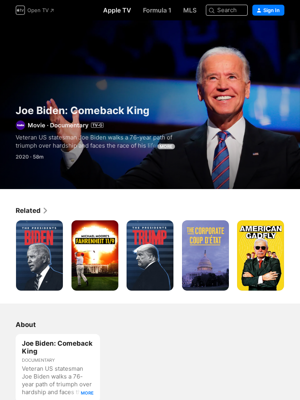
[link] (32, 210)
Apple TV (117, 10)
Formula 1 (157, 10)
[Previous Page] (7, 255)
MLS (189, 10)
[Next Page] (292, 255)
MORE (166, 146)
